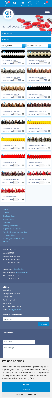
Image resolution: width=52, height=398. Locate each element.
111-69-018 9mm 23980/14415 (11, 111)
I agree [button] (26, 384)
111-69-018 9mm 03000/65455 (11, 94)
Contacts (6, 212)
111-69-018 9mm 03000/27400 (11, 77)
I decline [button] (26, 389)
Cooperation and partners (12, 229)
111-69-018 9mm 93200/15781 (11, 180)
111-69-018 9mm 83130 (9, 145)
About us (6, 209)
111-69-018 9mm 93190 (9, 162)
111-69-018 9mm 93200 (35, 162)
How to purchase (9, 216)
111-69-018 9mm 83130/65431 (37, 145)
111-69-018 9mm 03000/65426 (37, 77)
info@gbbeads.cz (18, 269)
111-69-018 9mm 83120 (35, 128)
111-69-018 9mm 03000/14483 (37, 60)
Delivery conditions (10, 225)
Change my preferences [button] (26, 394)
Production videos (9, 235)
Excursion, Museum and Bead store (15, 232)
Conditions (6, 222)
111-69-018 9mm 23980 (35, 94)
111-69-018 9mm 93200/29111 (11, 197)
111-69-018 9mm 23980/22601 (11, 128)
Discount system (8, 219)
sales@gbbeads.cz (22, 272)
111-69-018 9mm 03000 (9, 60)
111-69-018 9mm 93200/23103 (37, 180)
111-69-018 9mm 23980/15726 (37, 111)
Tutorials (5, 241)
